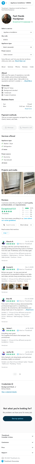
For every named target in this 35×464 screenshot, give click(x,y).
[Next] (20, 374)
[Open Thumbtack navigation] (4, 3)
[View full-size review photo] (5, 286)
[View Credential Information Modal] (12, 384)
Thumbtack (5, 8)
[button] (6, 19)
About (3, 67)
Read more (28, 109)
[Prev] (15, 374)
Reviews (25, 67)
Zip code (4, 36)
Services (10, 67)
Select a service (7, 28)
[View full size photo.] (12, 183)
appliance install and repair (18, 8)
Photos (17, 67)
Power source (6, 51)
